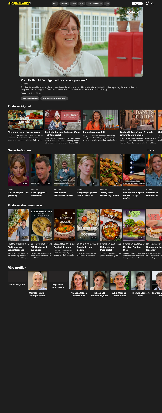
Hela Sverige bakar (30, 98)
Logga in (137, 3)
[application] (81, 42)
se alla (150, 150)
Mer (107, 3)
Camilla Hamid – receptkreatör (54, 98)
